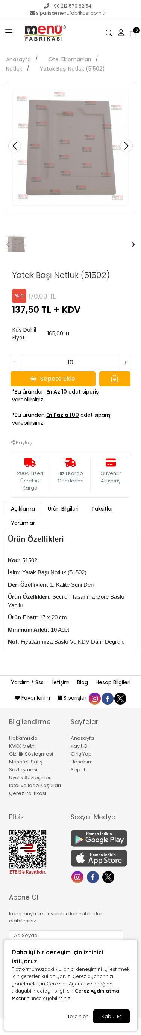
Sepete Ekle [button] (57, 378)
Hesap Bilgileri (113, 682)
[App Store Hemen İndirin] (97, 858)
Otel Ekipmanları (70, 59)
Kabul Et (111, 1016)
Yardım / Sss (28, 682)
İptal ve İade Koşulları (35, 785)
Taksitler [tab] (102, 508)
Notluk (14, 68)
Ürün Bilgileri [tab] (63, 508)
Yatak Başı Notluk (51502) (72, 68)
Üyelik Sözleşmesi (31, 777)
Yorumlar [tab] (23, 523)
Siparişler (75, 698)
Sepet (78, 769)
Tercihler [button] (77, 1016)
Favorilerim (36, 698)
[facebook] (107, 698)
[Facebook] (94, 876)
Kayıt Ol (80, 746)
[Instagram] (78, 876)
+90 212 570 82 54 (70, 6)
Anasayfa (18, 59)
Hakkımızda (23, 738)
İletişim (61, 682)
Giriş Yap (81, 753)
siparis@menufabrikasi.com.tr (71, 13)
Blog (83, 682)
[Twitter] (109, 876)
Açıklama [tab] (23, 508)
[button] (9, 33)
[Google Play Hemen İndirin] (97, 838)
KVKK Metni (22, 746)
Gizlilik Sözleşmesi (31, 753)
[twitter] (120, 698)
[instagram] (94, 698)
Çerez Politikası (27, 793)
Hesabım (82, 761)
